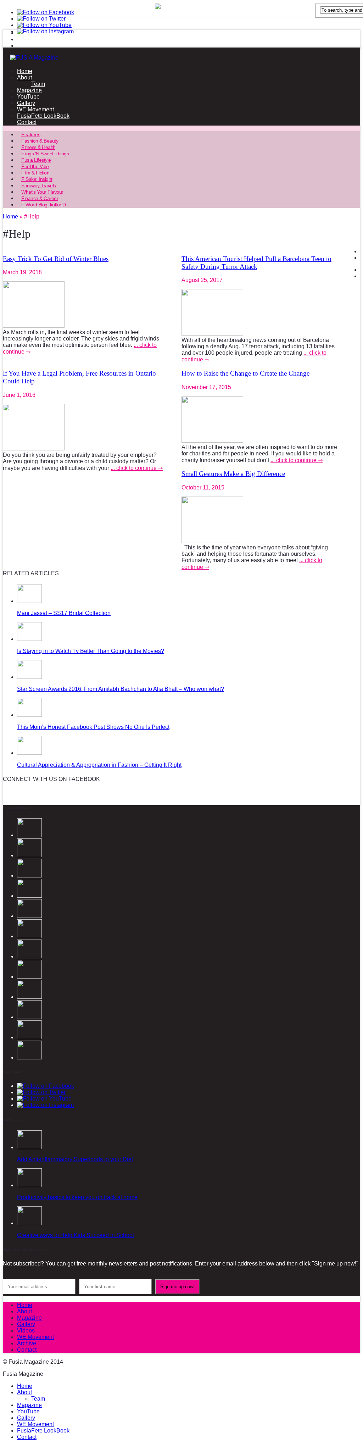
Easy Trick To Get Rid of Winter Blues (55, 258)
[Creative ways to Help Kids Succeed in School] (29, 1223)
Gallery (26, 103)
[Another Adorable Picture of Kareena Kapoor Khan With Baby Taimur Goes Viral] (29, 997)
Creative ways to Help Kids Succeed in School (75, 1235)
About (24, 77)
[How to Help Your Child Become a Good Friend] (29, 956)
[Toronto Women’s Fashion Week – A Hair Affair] (29, 977)
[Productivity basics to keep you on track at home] (29, 1185)
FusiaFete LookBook (43, 116)
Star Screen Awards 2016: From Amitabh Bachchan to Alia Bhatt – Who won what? (120, 689)
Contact (27, 122)
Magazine (29, 90)
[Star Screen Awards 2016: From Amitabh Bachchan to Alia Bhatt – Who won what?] (29, 677)
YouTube (28, 97)
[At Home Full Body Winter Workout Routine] (29, 1017)
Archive (26, 1343)
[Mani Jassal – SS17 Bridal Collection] (29, 601)
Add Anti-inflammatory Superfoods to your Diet (75, 1159)
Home (24, 71)
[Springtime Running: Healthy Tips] (29, 1037)
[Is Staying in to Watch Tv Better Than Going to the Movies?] (29, 639)
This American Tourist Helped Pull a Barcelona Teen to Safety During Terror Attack (256, 262)
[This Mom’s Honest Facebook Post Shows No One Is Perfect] (29, 715)
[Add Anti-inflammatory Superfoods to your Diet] (29, 1147)
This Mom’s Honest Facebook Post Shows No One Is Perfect (93, 727)
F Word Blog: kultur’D (43, 204)
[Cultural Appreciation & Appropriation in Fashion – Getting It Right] (29, 753)
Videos (26, 1331)
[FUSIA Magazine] (181, 58)
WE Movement (35, 109)
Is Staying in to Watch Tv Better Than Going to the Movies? (90, 651)
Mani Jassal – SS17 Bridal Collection (64, 613)
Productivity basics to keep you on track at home (77, 1197)
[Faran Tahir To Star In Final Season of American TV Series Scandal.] (29, 875)
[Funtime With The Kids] (29, 1057)
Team (38, 84)
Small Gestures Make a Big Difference (233, 473)
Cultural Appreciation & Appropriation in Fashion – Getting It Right (99, 765)
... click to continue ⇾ (137, 468)
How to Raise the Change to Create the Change (245, 373)
